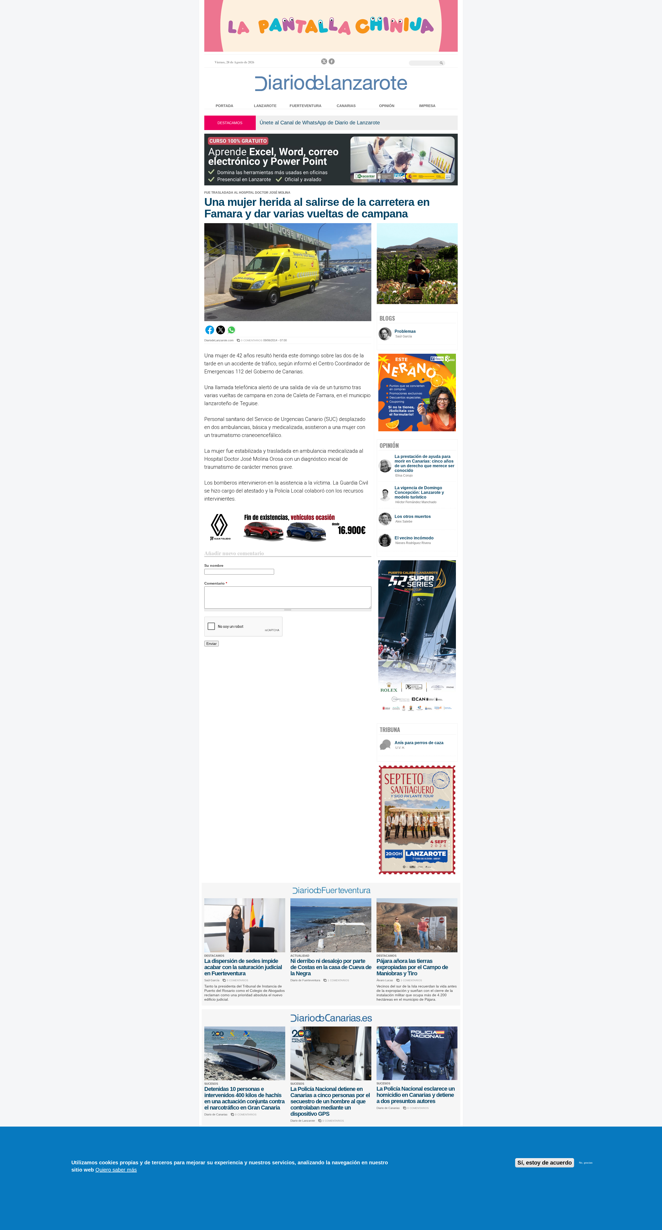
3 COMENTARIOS (411, 980)
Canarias (346, 106)
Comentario (215, 583)
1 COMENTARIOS (338, 980)
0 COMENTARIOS (251, 340)
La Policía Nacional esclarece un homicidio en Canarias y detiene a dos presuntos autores (416, 1094)
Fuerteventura (305, 106)
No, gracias (585, 1162)
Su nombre (213, 565)
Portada (224, 106)
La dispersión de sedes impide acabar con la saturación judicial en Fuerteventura (243, 967)
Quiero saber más (116, 1170)
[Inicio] (331, 90)
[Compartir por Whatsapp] (231, 333)
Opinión (386, 106)
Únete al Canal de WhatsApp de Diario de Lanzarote (320, 122)
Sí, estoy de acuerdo (544, 1162)
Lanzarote (265, 106)
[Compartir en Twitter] (220, 333)
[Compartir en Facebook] (209, 333)
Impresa (427, 106)
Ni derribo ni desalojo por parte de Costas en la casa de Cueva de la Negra (330, 967)
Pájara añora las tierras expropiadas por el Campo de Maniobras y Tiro (412, 967)
